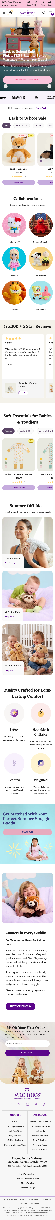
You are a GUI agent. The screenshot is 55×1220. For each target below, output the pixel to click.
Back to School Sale (10, 5)
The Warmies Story (20, 1006)
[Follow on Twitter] (19, 1104)
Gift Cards (40, 1131)
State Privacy (34, 1199)
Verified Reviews (15, 1140)
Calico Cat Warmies (27, 383)
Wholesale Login (27, 1188)
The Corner (34, 1204)
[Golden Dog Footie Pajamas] (41, 459)
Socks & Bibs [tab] (26, 431)
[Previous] (5, 86)
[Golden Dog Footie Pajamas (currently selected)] (6, 459)
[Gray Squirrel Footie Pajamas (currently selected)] (41, 462)
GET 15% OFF (27, 1053)
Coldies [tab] (38, 125)
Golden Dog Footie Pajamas (18, 474)
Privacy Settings (10, 1199)
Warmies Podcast (40, 1150)
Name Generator (40, 1136)
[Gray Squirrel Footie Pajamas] (6, 462)
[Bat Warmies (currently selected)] (41, 157)
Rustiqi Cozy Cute (18, 169)
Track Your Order (15, 1131)
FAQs (15, 1122)
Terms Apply (41, 108)
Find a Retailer (27, 1183)
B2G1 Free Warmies (11, 2)
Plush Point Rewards (40, 1126)
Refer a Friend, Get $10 (40, 1122)
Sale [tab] (6, 125)
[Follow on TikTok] (44, 1104)
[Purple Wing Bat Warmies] (41, 161)
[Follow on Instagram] (27, 1104)
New (31, 136)
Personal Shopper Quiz (15, 1145)
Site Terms (47, 1199)
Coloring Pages (40, 1145)
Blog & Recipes (40, 1140)
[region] (27, 54)
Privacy (23, 1199)
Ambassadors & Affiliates (27, 1179)
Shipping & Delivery (15, 1126)
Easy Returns (15, 1136)
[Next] (49, 86)
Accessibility (21, 1204)
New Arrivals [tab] (22, 125)
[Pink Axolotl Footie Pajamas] (6, 466)
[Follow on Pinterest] (36, 1104)
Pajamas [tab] (8, 431)
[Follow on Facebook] (11, 1104)
